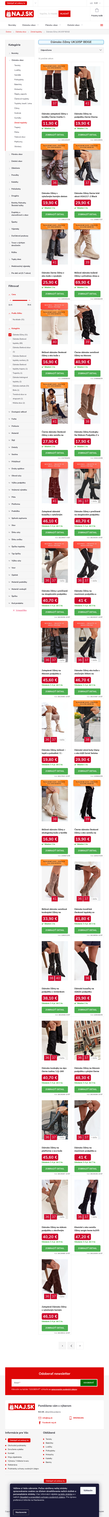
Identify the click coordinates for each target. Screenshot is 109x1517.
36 (55, 183)
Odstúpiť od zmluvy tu (16, 3)
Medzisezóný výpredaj (20, 266)
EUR (96, 3)
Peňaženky (16, 189)
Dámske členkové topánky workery (20, 358)
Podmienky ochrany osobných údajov (23, 1468)
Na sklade (18, 319)
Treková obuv (19, 137)
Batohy (49, 1462)
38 (87, 421)
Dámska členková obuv (22, 349)
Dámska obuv (18, 60)
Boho (16, 390)
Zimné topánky (20, 122)
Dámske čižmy (20, 335)
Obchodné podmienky (17, 1445)
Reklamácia (12, 1465)
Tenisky (17, 65)
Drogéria (15, 196)
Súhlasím (88, 1490)
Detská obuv (16, 161)
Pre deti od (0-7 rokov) (21, 273)
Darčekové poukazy (19, 236)
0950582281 (78, 1418)
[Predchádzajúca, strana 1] (71, 1345)
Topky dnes (16, 259)
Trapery (17, 127)
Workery (17, 146)
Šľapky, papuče (20, 94)
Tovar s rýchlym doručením (18, 244)
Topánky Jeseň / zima (23, 103)
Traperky (17, 373)
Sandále (17, 75)
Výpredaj (15, 229)
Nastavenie (21, 1512)
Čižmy (16, 108)
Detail (60, 134)
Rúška (14, 252)
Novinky (14, 53)
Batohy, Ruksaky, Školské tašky (18, 204)
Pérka (16, 132)
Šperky (14, 222)
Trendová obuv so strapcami (19, 396)
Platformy (18, 141)
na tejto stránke (65, 1494)
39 (87, 262)
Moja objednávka (15, 1457)
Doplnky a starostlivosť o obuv (19, 213)
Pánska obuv (16, 154)
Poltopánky (19, 79)
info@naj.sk (47, 1418)
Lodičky (17, 70)
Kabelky (14, 182)
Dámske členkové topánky (19, 341)
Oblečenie (15, 168)
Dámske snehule (20, 386)
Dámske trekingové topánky (20, 379)
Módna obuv (18, 403)
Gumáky (17, 118)
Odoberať (88, 1382)
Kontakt (11, 1453)
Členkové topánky (21, 99)
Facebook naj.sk (49, 1422)
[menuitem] (12, 25)
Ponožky (15, 175)
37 (55, 103)
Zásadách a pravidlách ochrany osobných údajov (42, 1497)
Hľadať (64, 13)
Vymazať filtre (21, 610)
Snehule (17, 113)
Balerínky (18, 84)
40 (55, 342)
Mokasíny (18, 89)
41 (87, 103)
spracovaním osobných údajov (64, 1389)
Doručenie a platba (15, 1449)
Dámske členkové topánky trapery (20, 366)
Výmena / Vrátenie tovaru (18, 1461)
